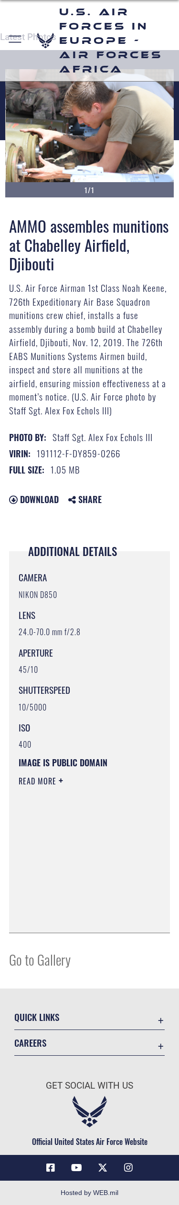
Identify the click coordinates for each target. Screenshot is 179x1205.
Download (38, 499)
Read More (39, 781)
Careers (30, 1043)
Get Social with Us (89, 1085)
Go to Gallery (40, 959)
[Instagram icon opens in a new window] (128, 1168)
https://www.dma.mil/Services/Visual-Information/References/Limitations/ (77, 901)
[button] (15, 40)
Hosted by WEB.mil (89, 1192)
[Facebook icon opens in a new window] (50, 1168)
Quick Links (36, 1017)
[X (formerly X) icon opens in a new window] (102, 1168)
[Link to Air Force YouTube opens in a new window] (76, 1168)
